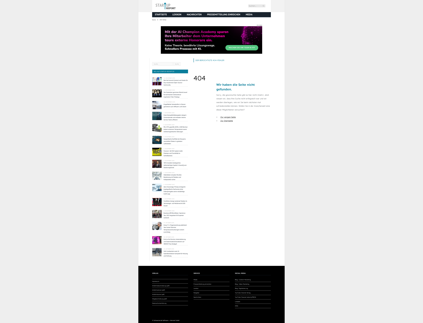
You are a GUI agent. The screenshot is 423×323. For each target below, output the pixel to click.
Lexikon (176, 14)
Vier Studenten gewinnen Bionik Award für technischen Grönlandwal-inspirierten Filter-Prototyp (175, 94)
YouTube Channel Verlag (242, 293)
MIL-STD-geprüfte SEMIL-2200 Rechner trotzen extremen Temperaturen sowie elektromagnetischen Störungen (176, 129)
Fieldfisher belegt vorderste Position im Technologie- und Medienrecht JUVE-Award (175, 203)
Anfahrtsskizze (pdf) (158, 290)
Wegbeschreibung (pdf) (159, 299)
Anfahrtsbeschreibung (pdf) (161, 286)
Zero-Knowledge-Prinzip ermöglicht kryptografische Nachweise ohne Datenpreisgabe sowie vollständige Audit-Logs (174, 190)
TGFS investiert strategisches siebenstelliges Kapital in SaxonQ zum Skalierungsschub (175, 165)
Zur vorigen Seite (228, 117)
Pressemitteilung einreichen (223, 14)
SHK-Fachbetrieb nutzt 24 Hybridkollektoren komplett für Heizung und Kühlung (176, 253)
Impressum (155, 281)
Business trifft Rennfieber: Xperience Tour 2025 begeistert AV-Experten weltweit (174, 215)
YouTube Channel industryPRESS (245, 297)
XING (236, 306)
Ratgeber (196, 293)
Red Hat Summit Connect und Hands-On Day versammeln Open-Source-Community (176, 82)
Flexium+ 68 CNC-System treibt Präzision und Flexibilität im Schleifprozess (173, 153)
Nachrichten (194, 14)
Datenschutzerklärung (159, 303)
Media (249, 14)
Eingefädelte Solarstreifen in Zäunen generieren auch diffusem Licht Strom (175, 105)
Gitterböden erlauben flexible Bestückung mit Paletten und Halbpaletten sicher (173, 177)
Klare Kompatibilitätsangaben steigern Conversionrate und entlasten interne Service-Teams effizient (175, 117)
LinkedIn (237, 301)
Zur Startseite (226, 121)
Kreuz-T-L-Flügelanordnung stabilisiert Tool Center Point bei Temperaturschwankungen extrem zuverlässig (175, 228)
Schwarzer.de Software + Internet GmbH (166, 320)
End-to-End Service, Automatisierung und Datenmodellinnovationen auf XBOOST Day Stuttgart (175, 241)
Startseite (161, 14)
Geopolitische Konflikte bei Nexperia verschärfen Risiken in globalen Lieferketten (175, 141)
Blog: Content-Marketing (243, 280)
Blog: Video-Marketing (242, 284)
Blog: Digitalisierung (241, 288)
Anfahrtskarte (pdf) (158, 294)
